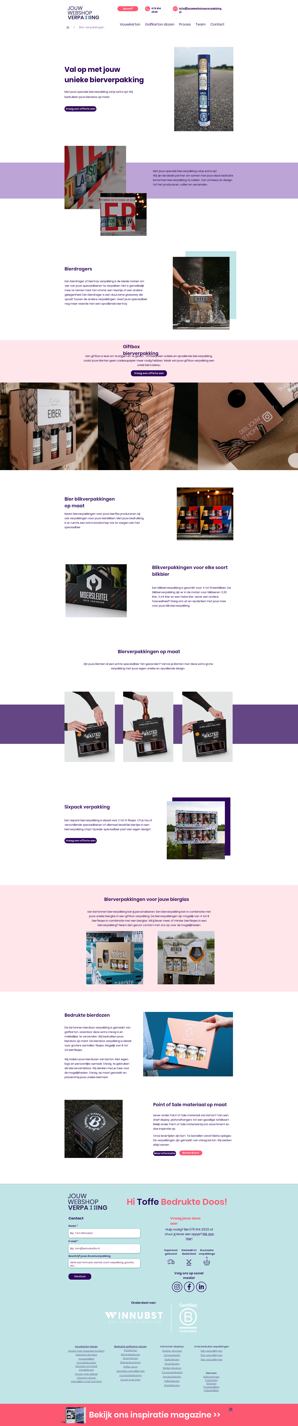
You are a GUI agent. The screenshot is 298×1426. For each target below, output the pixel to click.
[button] (230, 1409)
